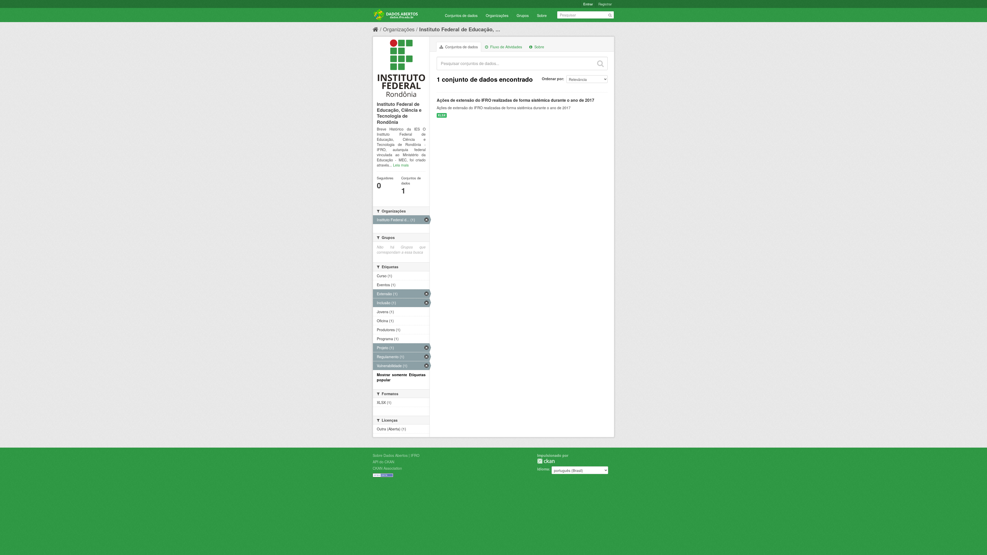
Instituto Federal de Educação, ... (459, 29)
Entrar (588, 4)
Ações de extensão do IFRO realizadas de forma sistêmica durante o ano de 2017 (515, 100)
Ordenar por (552, 78)
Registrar (605, 4)
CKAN (546, 461)
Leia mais (401, 165)
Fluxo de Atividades (505, 46)
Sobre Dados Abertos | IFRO (396, 455)
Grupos (523, 15)
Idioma (543, 468)
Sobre (542, 15)
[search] (600, 63)
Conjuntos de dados (461, 15)
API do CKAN (383, 461)
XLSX (442, 115)
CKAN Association (387, 468)
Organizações (497, 15)
